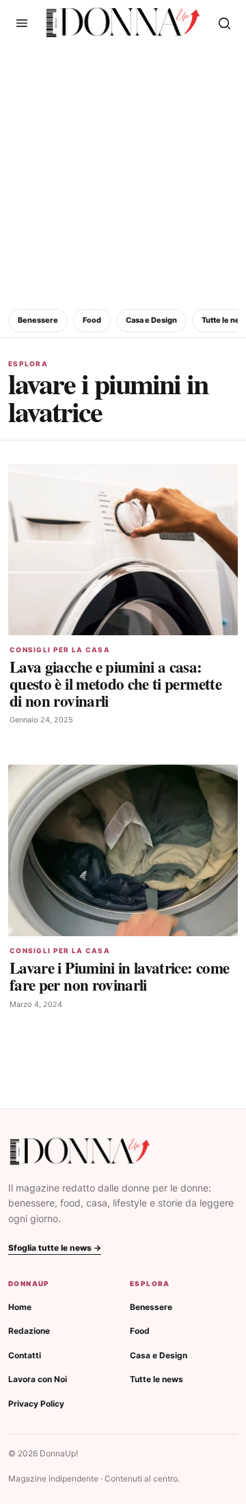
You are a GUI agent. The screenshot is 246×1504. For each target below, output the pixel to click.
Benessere (38, 320)
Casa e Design (151, 320)
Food (92, 320)
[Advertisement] (123, 175)
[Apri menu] (22, 23)
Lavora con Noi (37, 1379)
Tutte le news (156, 1379)
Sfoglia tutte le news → (54, 1248)
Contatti (24, 1355)
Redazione (29, 1331)
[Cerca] (224, 23)
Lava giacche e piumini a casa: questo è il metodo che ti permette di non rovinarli (115, 683)
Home (19, 1307)
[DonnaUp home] (80, 1152)
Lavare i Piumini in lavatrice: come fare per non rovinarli (119, 976)
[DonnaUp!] (123, 22)
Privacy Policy (36, 1403)
